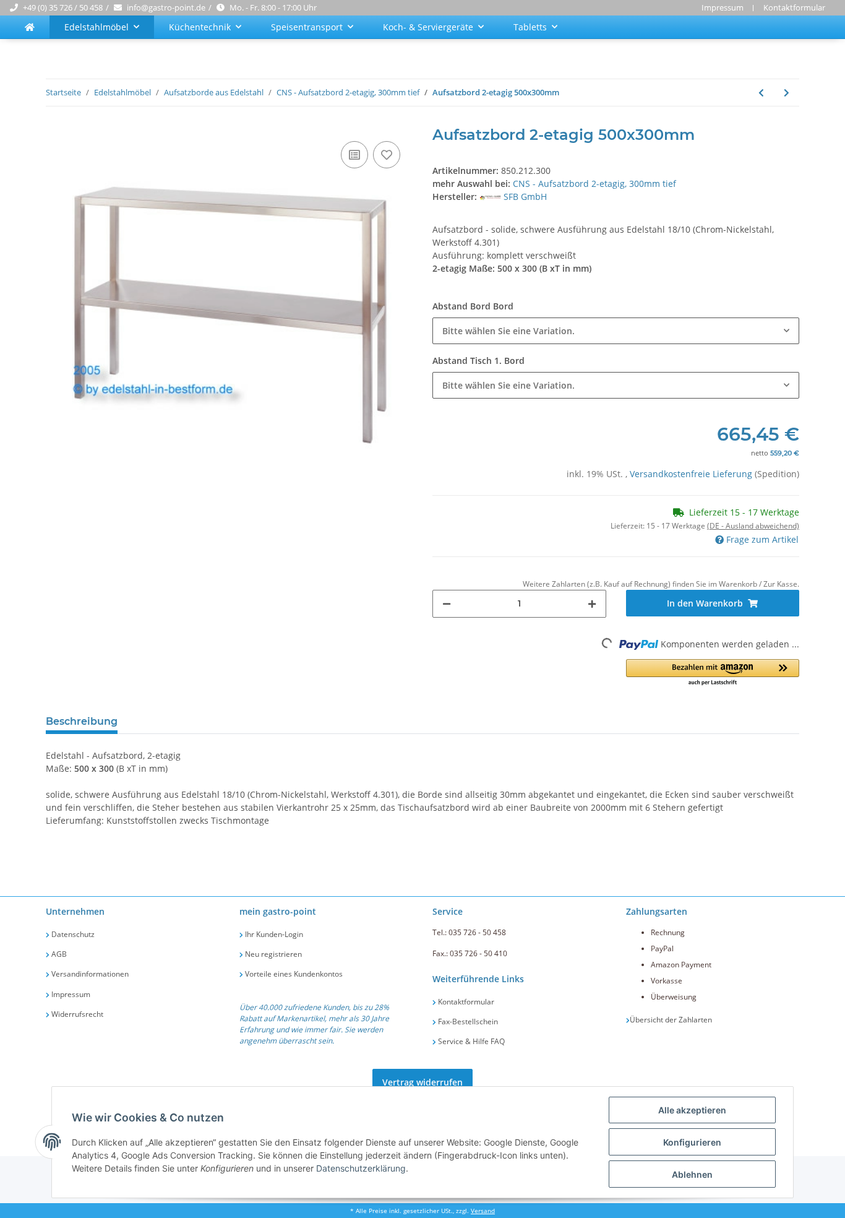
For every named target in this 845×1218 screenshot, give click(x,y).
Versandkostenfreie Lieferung (692, 474)
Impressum (722, 7)
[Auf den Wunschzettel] (386, 154)
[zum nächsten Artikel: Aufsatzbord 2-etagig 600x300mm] (786, 92)
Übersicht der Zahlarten (671, 1019)
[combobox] (615, 330)
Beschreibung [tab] (82, 721)
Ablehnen (692, 1174)
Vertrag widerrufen (422, 1082)
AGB (58, 954)
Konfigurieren (692, 1142)
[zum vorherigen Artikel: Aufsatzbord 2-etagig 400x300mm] (761, 92)
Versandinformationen (89, 974)
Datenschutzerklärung (361, 1168)
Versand (483, 1211)
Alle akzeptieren (692, 1110)
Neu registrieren (272, 954)
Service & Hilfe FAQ (470, 1041)
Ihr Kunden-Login (273, 934)
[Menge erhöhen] (592, 603)
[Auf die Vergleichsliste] (354, 154)
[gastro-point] (29, 26)
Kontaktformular (794, 7)
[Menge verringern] (446, 603)
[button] (713, 673)
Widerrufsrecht (76, 1014)
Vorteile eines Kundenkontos (293, 974)
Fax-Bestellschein (467, 1021)
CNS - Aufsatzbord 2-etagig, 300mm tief (594, 183)
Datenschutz (72, 934)
